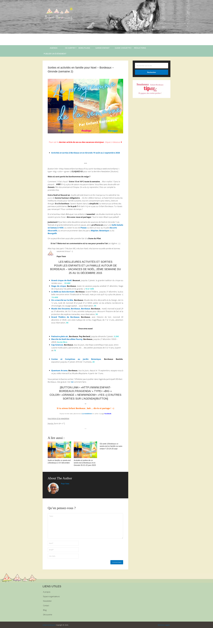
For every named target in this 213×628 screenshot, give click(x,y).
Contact (46, 605)
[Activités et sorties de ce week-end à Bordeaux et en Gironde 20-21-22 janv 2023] (85, 449)
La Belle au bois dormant (63, 291)
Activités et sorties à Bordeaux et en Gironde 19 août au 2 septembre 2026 (85, 152)
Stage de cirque (58, 286)
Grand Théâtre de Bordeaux (65, 317)
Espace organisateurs (51, 596)
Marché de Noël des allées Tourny (66, 339)
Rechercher (151, 72)
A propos (46, 592)
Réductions (140, 48)
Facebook (107, 414)
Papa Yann (65, 484)
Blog (44, 610)
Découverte (47, 614)
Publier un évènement (55, 54)
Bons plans (84, 48)
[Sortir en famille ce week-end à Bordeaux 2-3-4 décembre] (59, 449)
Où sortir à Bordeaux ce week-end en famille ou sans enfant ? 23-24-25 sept (111, 446)
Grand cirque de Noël (61, 280)
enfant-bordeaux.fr (49, 625)
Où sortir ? (70, 48)
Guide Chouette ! (123, 48)
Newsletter (47, 601)
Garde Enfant (102, 48)
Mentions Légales (164, 625)
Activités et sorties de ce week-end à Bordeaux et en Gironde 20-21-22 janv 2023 (85, 462)
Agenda (53, 48)
